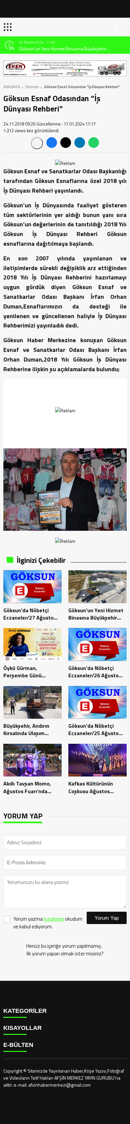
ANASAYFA (11, 86)
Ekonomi (32, 86)
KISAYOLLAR (22, 1028)
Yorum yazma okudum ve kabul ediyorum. (47, 922)
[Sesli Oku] (37, 143)
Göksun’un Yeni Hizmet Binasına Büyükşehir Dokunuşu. (63, 48)
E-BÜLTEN (18, 1045)
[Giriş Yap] (122, 27)
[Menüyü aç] (8, 27)
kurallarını (54, 919)
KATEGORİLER (25, 1010)
